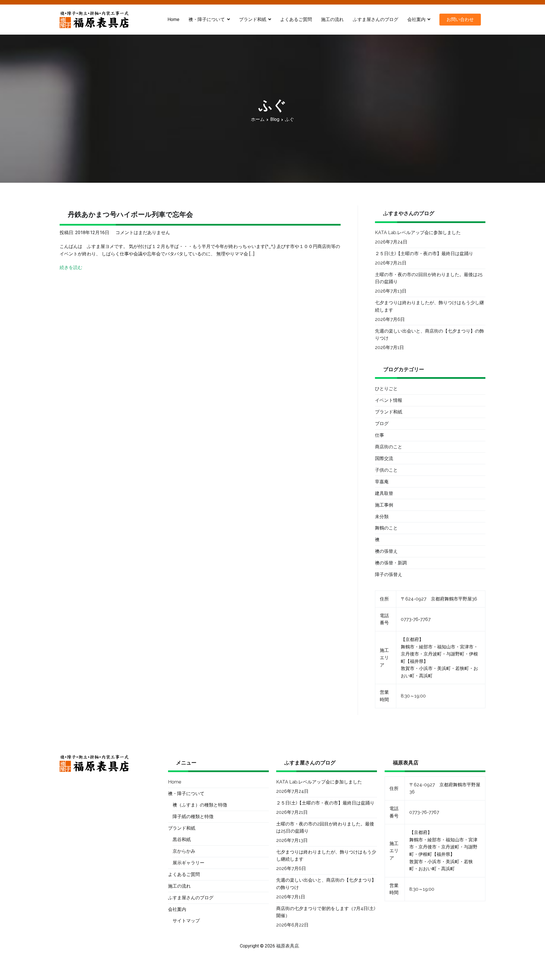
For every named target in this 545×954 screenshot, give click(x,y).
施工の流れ (332, 19)
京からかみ (184, 851)
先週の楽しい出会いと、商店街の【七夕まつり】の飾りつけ (429, 334)
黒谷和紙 (182, 839)
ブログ (382, 423)
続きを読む (71, 267)
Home (173, 19)
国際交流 (384, 458)
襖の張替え (386, 551)
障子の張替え (388, 574)
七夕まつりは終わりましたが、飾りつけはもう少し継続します (429, 306)
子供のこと (386, 470)
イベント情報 (388, 400)
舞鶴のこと (386, 528)
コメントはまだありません (143, 232)
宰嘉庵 (382, 481)
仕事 (379, 435)
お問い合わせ (460, 19)
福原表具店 (287, 946)
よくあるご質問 (296, 19)
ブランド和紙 (388, 412)
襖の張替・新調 (391, 563)
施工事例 (384, 505)
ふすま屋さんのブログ (375, 19)
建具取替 (384, 493)
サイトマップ (186, 920)
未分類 (382, 516)
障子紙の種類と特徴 (193, 816)
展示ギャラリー (188, 862)
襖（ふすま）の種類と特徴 (200, 805)
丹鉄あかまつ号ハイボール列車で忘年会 (130, 214)
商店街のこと (388, 446)
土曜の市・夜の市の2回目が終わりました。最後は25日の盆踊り (429, 278)
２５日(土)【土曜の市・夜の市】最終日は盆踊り (424, 253)
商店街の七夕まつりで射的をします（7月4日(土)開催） (325, 912)
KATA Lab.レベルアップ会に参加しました (418, 232)
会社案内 (416, 19)
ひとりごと (386, 388)
